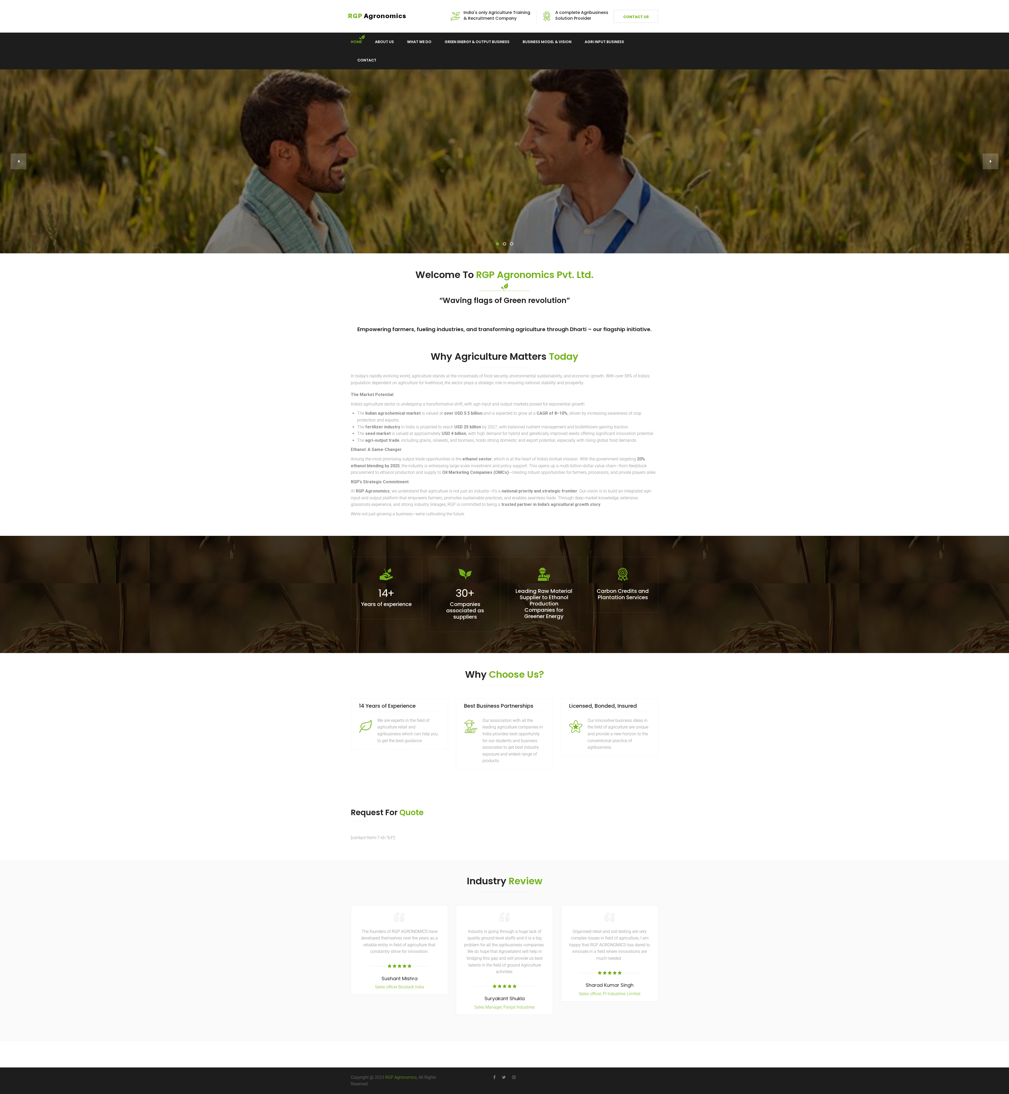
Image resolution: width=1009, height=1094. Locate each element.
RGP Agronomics (401, 1077)
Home (356, 41)
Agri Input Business (604, 41)
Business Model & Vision (547, 41)
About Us (384, 41)
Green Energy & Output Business (477, 41)
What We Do (419, 41)
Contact (366, 60)
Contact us (636, 16)
